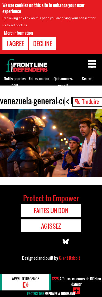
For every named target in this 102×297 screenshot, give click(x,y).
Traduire (90, 101)
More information (18, 33)
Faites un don (39, 78)
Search (87, 78)
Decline (42, 43)
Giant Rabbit (69, 258)
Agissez (51, 226)
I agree (15, 43)
